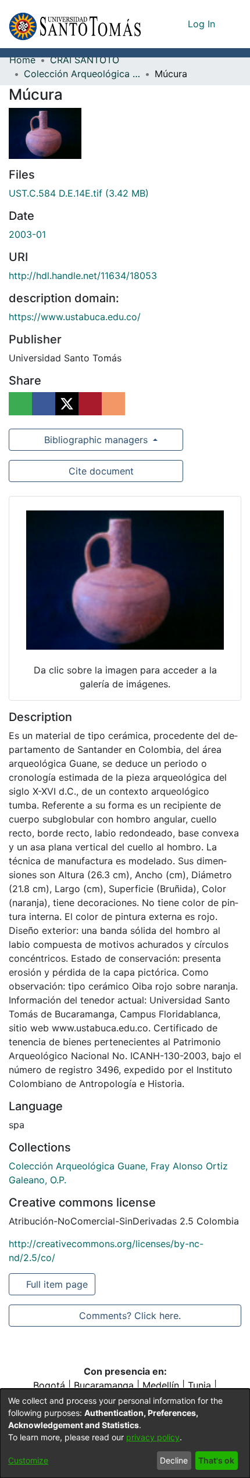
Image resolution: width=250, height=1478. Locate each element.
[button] (75, 24)
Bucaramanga (104, 1385)
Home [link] (22, 60)
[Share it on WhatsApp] (20, 403)
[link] (79, 193)
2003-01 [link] (27, 234)
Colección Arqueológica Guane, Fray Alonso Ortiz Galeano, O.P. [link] (82, 73)
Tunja (199, 1385)
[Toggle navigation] (232, 24)
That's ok (216, 1460)
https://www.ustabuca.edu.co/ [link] (75, 317)
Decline (174, 1460)
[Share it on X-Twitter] (66, 403)
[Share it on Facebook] (43, 403)
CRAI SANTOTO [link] (84, 60)
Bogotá (49, 1385)
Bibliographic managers (96, 439)
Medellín (160, 1385)
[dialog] (125, 1433)
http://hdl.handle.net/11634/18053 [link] (83, 275)
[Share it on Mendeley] (90, 403)
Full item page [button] (55, 1284)
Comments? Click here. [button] (128, 1315)
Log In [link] (202, 24)
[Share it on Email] (113, 403)
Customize (28, 1460)
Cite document (100, 471)
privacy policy (153, 1437)
